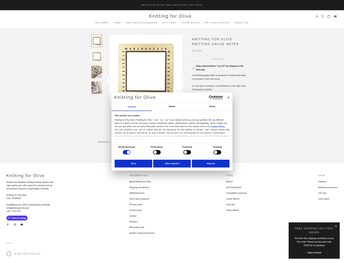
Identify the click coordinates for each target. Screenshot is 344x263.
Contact (132, 216)
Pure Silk (230, 204)
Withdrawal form (137, 193)
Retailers (133, 221)
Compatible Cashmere (236, 193)
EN (335, 16)
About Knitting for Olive (140, 181)
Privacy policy (135, 204)
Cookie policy (135, 210)
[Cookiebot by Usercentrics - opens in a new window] (211, 98)
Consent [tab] (132, 107)
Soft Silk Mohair (233, 187)
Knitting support (217, 23)
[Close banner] (229, 98)
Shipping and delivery (139, 187)
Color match (190, 23)
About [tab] (212, 106)
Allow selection (172, 163)
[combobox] (335, 16)
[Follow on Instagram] (14, 224)
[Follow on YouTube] (21, 224)
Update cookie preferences (142, 233)
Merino (229, 181)
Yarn (117, 23)
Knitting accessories (141, 23)
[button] (182, 80)
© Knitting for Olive (28, 254)
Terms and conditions (139, 199)
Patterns (102, 23)
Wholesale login (136, 227)
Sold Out (219, 59)
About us (241, 23)
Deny (133, 163)
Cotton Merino (232, 199)
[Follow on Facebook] (7, 224)
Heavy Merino (232, 210)
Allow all (211, 163)
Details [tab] (172, 106)
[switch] (157, 152)
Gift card (169, 23)
